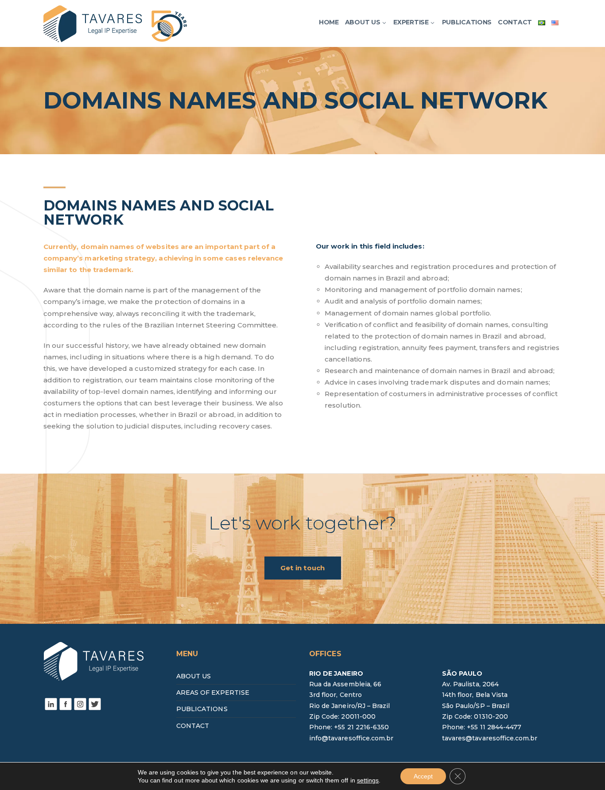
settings (368, 780)
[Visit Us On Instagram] (80, 703)
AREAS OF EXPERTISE (212, 693)
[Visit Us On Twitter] (94, 703)
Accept (423, 776)
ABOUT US (193, 676)
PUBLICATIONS (202, 709)
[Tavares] (115, 23)
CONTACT (192, 726)
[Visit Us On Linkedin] (50, 703)
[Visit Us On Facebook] (65, 703)
